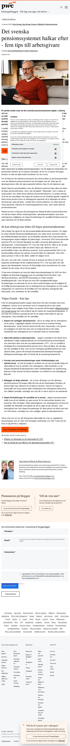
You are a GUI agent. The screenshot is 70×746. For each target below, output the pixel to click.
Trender (25, 619)
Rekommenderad (28, 613)
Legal (3, 684)
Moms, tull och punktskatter (13, 631)
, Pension (33, 24)
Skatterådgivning (4, 661)
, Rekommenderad (51, 24)
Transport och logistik (41, 705)
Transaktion (14, 625)
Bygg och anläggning (28, 657)
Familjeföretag (29, 622)
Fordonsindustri (29, 683)
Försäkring (25, 628)
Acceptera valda (16, 164)
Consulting (17, 672)
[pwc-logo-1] (8, 5)
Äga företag (17, 613)
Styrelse (14, 619)
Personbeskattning (60, 625)
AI (19, 619)
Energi (28, 668)
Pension (8, 619)
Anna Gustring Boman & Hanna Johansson (23, 51)
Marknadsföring (7, 622)
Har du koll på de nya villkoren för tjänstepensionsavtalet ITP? (29, 443)
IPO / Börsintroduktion (17, 654)
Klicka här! (8, 515)
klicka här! (61, 741)
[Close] (23, 725)
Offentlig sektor (40, 665)
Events (52, 675)
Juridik (56, 616)
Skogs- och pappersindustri (41, 681)
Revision (37, 619)
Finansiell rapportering (16, 661)
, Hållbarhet (41, 24)
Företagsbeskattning (39, 625)
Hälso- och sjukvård (40, 654)
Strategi (31, 616)
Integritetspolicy (6, 741)
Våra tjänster (3, 652)
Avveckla (46, 622)
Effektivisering (60, 619)
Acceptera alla (53, 164)
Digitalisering (5, 616)
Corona (52, 619)
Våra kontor (52, 668)
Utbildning (16, 686)
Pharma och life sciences (40, 672)
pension (25, 275)
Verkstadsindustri (41, 719)
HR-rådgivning (4, 672)
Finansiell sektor (28, 678)
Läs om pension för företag (15, 429)
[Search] (61, 7)
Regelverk (39, 616)
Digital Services (4, 667)
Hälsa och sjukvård (35, 628)
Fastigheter (38, 622)
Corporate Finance (17, 668)
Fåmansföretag (62, 622)
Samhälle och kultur (40, 631)
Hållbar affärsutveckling (4, 679)
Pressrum (53, 663)
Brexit (16, 622)
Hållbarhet (51, 613)
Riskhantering (17, 676)
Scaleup (6, 625)
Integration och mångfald (50, 628)
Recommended (27, 631)
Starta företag (64, 616)
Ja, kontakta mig (46, 508)
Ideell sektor (40, 660)
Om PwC (53, 660)
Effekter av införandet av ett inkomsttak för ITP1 (23, 439)
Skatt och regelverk (40, 613)
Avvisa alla (40, 164)
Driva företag (17, 24)
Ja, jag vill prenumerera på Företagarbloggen (16, 508)
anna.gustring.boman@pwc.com (43, 476)
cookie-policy (42, 140)
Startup (53, 622)
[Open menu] (66, 7)
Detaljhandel (29, 663)
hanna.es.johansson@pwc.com (44, 478)
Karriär (52, 672)
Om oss (52, 651)
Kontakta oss (52, 656)
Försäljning (50, 625)
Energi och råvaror (25, 625)
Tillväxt (31, 619)
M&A (61, 628)
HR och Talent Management (19, 616)
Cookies (16, 741)
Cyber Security (16, 682)
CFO (21, 622)
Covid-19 (45, 619)
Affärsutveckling (61, 613)
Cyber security (48, 616)
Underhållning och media (41, 713)
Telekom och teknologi (40, 697)
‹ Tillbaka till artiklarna (8, 19)
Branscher (29, 651)
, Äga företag (26, 24)
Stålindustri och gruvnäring (41, 690)
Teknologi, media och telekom (56, 631)
